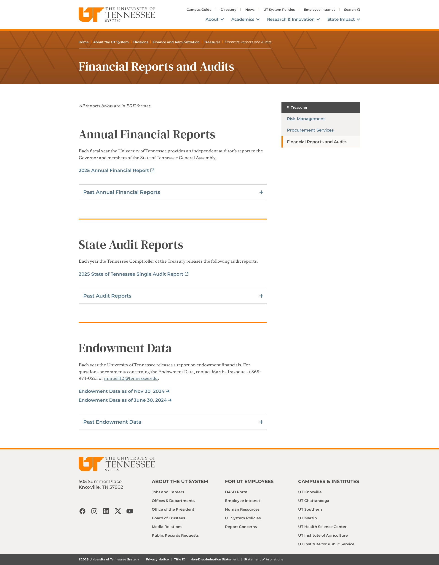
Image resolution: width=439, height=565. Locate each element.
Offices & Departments (173, 501)
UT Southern (310, 509)
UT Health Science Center (322, 527)
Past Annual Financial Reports (121, 192)
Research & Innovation (291, 19)
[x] (118, 511)
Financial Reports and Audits (317, 141)
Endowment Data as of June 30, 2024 (123, 400)
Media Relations (167, 527)
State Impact (341, 19)
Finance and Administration (176, 42)
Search (350, 9)
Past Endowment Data (112, 422)
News (249, 10)
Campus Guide (199, 10)
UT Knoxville (310, 492)
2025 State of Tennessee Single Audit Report (131, 274)
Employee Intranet (319, 10)
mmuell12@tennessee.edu (131, 378)
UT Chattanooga (313, 501)
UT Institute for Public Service (326, 544)
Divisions (140, 42)
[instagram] (94, 511)
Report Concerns (241, 527)
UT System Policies (279, 10)
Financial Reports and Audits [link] (248, 42)
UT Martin (307, 518)
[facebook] (82, 511)
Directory (228, 10)
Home (84, 42)
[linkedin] (106, 511)
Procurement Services (310, 130)
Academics (242, 19)
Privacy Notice (157, 559)
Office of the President (173, 509)
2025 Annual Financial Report (114, 170)
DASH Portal (237, 492)
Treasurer (212, 42)
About (212, 19)
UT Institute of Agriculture (323, 535)
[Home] (117, 14)
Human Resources (242, 509)
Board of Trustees (168, 518)
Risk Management (306, 118)
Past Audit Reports (107, 296)
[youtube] (130, 511)
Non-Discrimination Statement (214, 559)
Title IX (179, 559)
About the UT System (111, 42)
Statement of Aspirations (263, 559)
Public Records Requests (175, 535)
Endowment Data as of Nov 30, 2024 (122, 391)
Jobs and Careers (168, 492)
